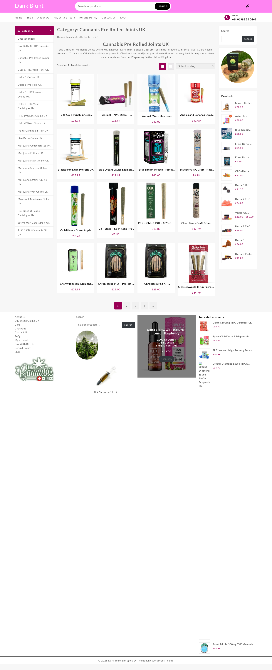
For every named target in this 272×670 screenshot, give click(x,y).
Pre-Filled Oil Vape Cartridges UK (29, 213)
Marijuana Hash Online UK (33, 160)
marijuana (143, 53)
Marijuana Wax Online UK (33, 191)
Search (162, 6)
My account (21, 340)
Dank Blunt (29, 5)
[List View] (171, 66)
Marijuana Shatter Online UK (33, 170)
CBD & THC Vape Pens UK (33, 69)
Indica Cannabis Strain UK (33, 130)
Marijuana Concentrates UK (34, 145)
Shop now (166, 359)
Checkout (20, 328)
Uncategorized (26, 38)
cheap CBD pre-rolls (148, 49)
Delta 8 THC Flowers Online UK (30, 94)
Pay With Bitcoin (24, 344)
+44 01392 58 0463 (244, 19)
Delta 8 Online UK (28, 77)
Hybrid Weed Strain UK (31, 123)
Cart (17, 324)
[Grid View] (162, 66)
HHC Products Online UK (32, 116)
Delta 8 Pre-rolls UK (30, 84)
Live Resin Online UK (30, 138)
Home (60, 37)
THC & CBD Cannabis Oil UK (32, 232)
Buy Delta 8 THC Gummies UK (34, 48)
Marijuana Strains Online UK (32, 182)
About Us (20, 317)
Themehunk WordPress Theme (155, 660)
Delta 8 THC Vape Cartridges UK (28, 106)
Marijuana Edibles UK (30, 153)
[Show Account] (247, 6)
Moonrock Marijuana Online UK (34, 201)
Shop (18, 352)
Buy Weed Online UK (27, 320)
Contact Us (21, 332)
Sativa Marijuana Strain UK (34, 222)
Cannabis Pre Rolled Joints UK (33, 60)
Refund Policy (23, 348)
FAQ (17, 336)
